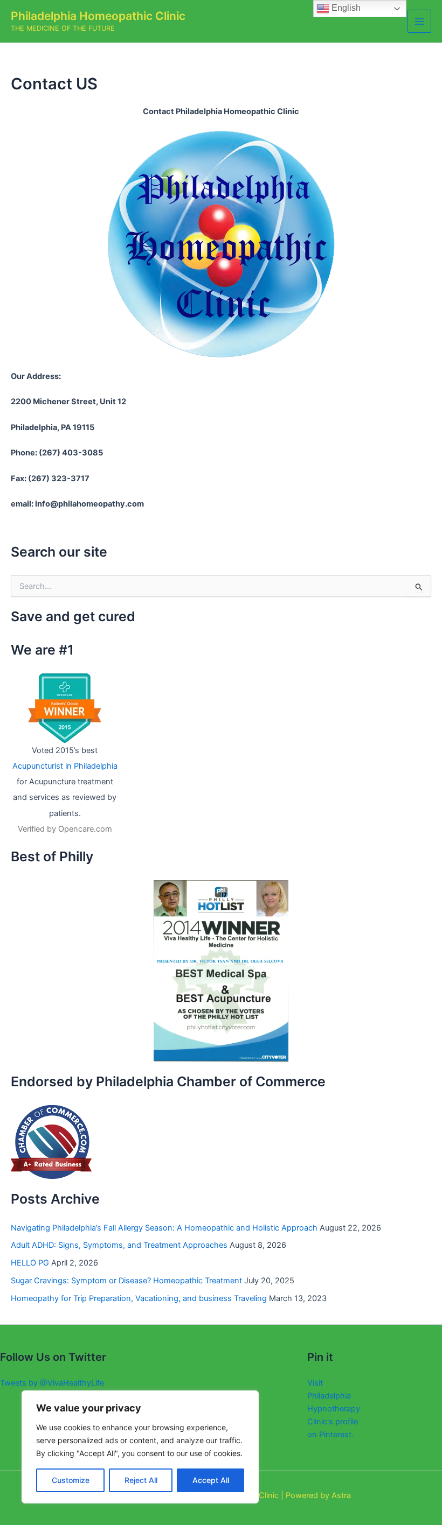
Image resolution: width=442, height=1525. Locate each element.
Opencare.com (85, 829)
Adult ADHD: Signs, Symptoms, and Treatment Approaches (119, 1245)
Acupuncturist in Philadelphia (65, 766)
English (345, 7)
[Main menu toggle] (419, 21)
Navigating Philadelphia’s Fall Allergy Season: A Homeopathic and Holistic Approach (164, 1228)
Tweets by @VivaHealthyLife (52, 1383)
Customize (70, 1480)
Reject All (141, 1480)
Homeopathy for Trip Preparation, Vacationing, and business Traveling (139, 1298)
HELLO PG (30, 1263)
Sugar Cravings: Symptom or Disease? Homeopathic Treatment (126, 1280)
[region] (140, 1446)
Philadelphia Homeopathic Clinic (98, 16)
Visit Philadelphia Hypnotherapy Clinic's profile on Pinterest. (333, 1408)
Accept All (210, 1480)
